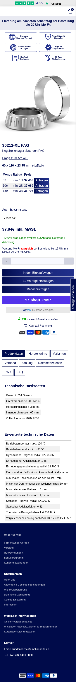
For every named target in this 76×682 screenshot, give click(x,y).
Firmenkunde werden (16, 542)
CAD (8, 372)
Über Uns (9, 579)
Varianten (59, 353)
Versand (10, 363)
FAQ (20, 372)
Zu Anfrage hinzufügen (38, 281)
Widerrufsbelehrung (15, 589)
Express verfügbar (43, 309)
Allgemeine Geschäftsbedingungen (24, 584)
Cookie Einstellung (15, 599)
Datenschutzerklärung (17, 594)
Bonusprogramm (14, 557)
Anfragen (41, 180)
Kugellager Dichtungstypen (19, 631)
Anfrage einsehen (73, 295)
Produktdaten (14, 353)
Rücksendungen (13, 552)
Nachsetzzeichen (50, 363)
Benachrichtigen (38, 289)
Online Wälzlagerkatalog (18, 621)
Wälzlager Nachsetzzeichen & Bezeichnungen (31, 626)
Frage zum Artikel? (15, 158)
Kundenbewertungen (16, 562)
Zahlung (27, 363)
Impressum (10, 604)
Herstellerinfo (38, 353)
